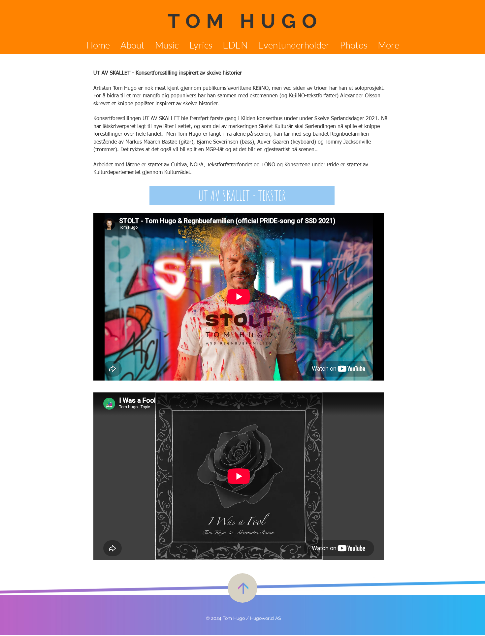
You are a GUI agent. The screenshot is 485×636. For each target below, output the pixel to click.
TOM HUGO (245, 21)
